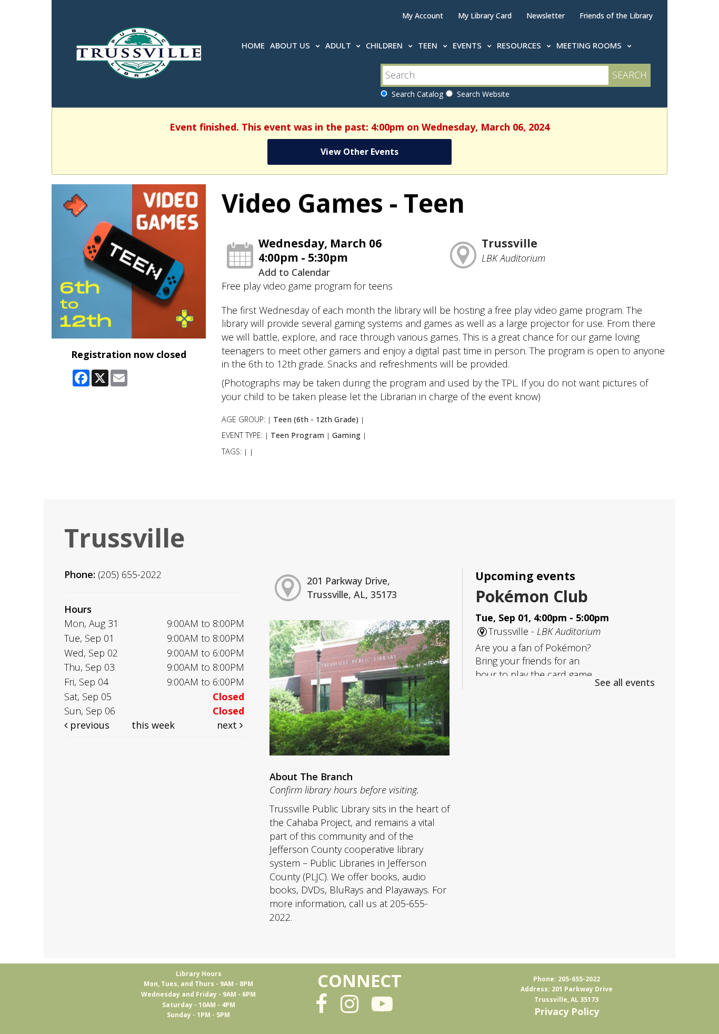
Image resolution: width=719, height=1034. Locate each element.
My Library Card (485, 16)
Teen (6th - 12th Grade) (315, 419)
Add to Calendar (294, 272)
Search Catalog (415, 94)
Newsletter (545, 16)
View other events (359, 151)
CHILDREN (385, 45)
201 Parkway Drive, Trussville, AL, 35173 (352, 587)
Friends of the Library (616, 16)
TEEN (429, 45)
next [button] (228, 725)
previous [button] (88, 725)
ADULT (339, 45)
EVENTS (468, 45)
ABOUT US (291, 45)
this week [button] (153, 725)
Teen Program (297, 435)
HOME (253, 45)
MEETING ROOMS (590, 45)
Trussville (509, 243)
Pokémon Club (531, 596)
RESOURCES (520, 45)
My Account (422, 16)
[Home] (141, 51)
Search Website (481, 94)
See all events (625, 682)
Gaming (346, 435)
